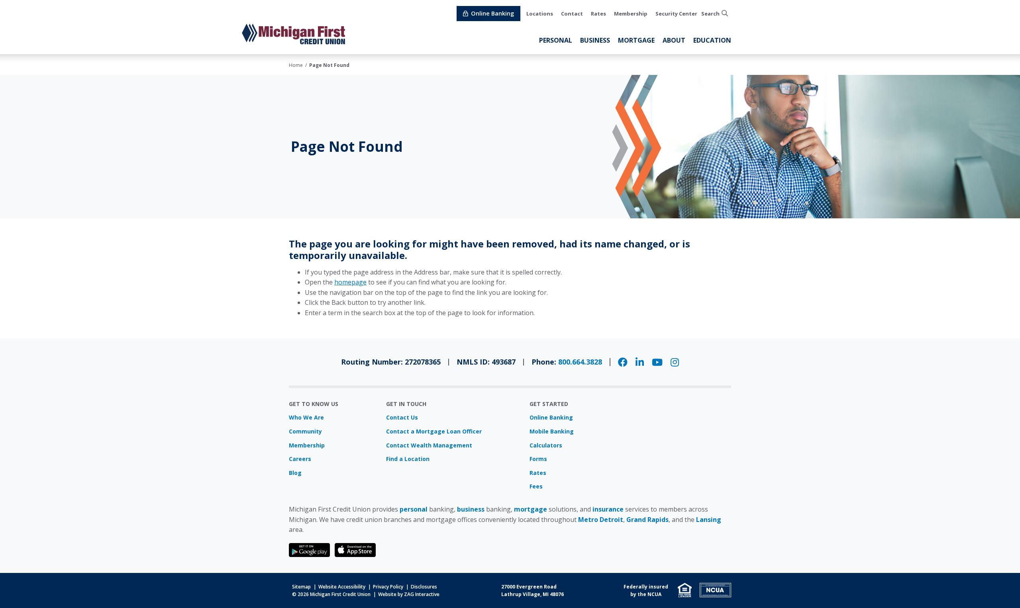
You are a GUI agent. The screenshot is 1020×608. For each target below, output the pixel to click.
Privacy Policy (388, 586)
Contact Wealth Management (429, 445)
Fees (536, 486)
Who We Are (306, 417)
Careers (300, 459)
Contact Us (402, 417)
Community (305, 431)
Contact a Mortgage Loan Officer (434, 431)
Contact (572, 13)
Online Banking (551, 417)
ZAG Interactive (421, 594)
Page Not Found (329, 65)
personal (414, 509)
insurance (608, 509)
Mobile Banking (552, 431)
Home (296, 65)
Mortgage (636, 40)
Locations (539, 13)
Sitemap (301, 586)
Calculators (546, 445)
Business (595, 40)
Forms (538, 459)
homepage (350, 282)
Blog (295, 473)
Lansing (708, 519)
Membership (630, 13)
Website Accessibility (341, 586)
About (674, 40)
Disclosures (424, 586)
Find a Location (408, 459)
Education (712, 40)
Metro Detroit (600, 519)
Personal (555, 40)
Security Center (676, 13)
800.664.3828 (580, 362)
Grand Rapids (647, 519)
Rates (598, 13)
